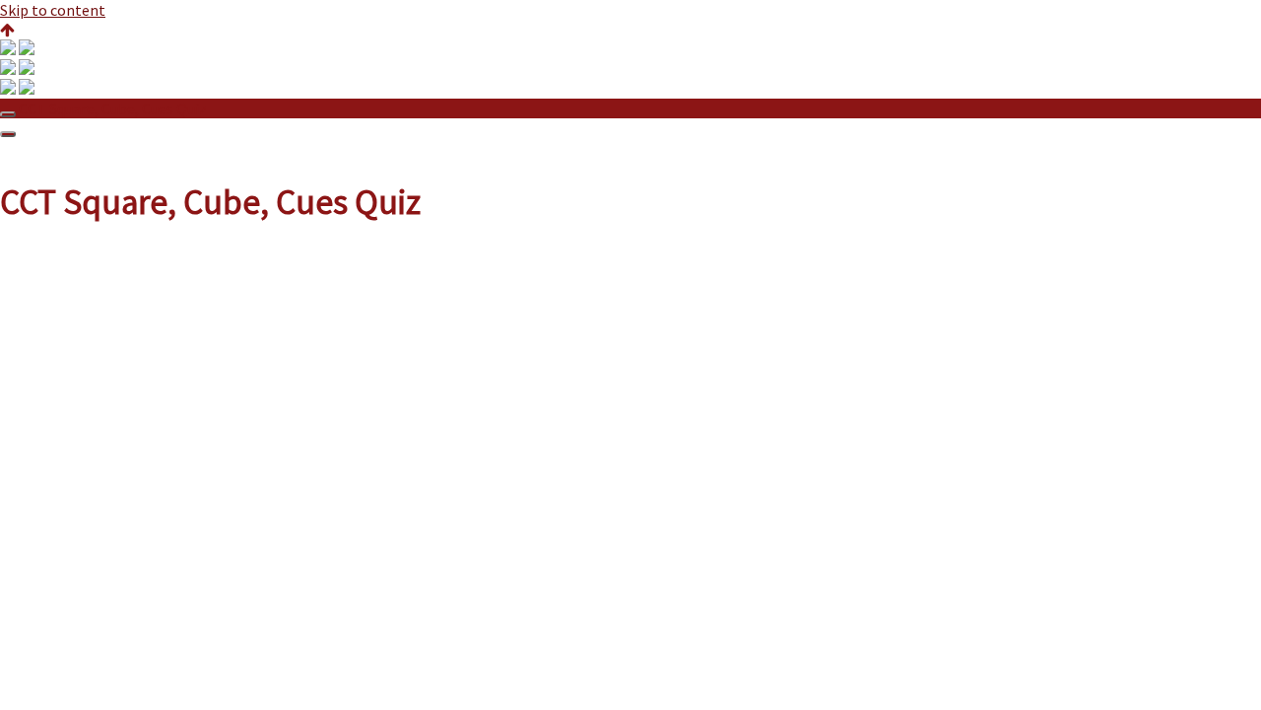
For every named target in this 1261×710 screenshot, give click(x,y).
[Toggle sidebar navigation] (8, 114)
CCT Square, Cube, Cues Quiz (113, 108)
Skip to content (52, 10)
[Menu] (8, 134)
